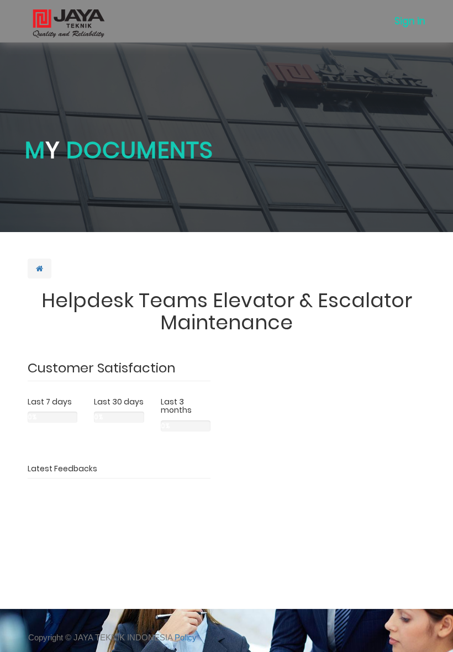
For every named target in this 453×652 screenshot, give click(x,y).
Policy (186, 637)
